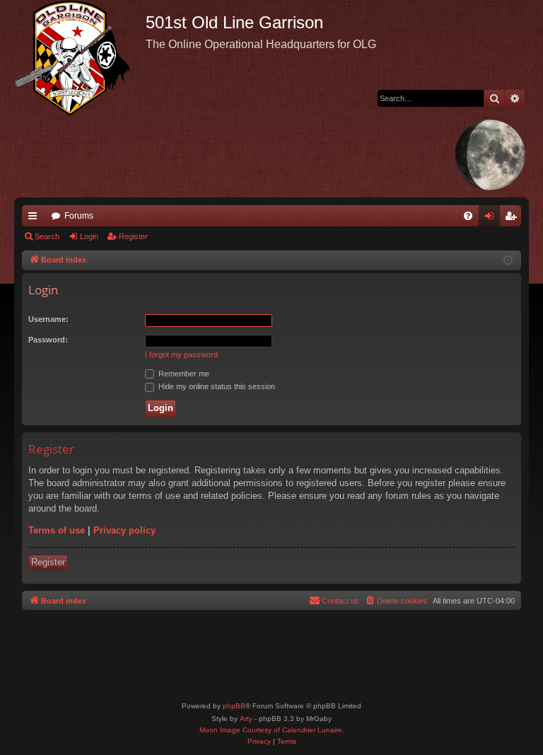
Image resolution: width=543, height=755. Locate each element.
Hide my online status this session (215, 386)
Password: (48, 339)
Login (89, 236)
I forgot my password (181, 354)
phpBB (234, 706)
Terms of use (56, 530)
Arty (246, 718)
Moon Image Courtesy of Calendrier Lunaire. (271, 730)
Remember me (182, 373)
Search (47, 236)
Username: (48, 319)
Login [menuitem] (492, 218)
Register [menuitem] (513, 218)
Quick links (35, 218)
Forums (78, 216)
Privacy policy (124, 530)
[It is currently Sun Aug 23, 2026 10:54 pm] (508, 261)
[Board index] (80, 58)
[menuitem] (468, 215)
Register (133, 236)
